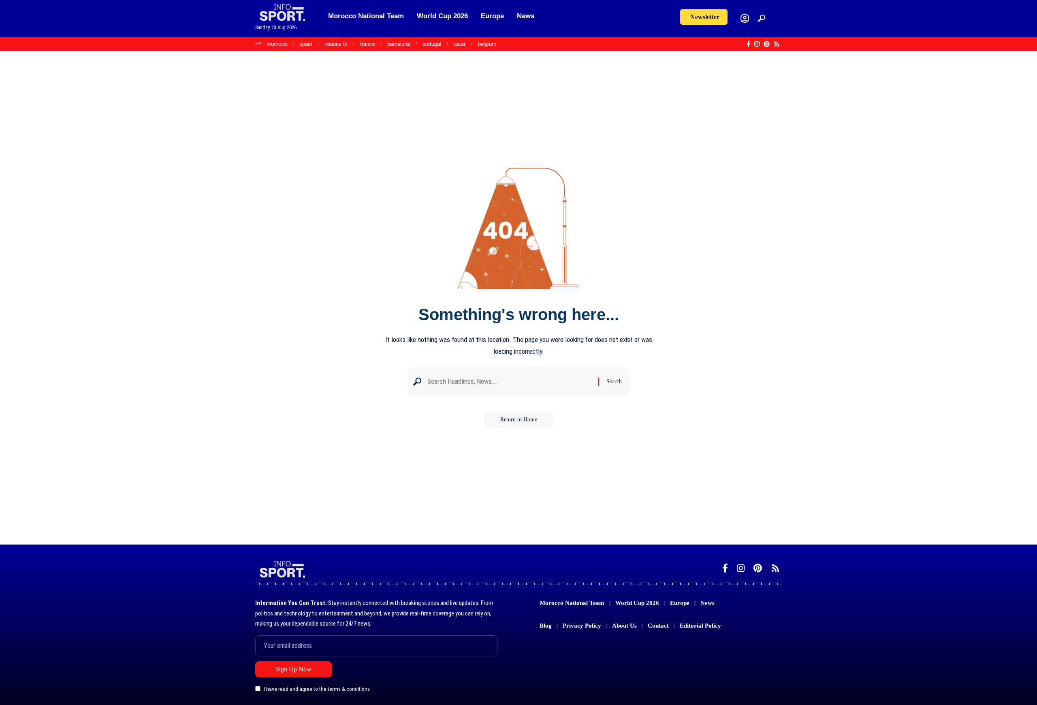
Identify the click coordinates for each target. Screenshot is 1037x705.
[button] (761, 18)
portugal (431, 44)
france (367, 44)
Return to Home (518, 420)
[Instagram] (757, 44)
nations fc (336, 44)
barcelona (398, 44)
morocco (277, 44)
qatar (459, 44)
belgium (487, 44)
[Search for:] (509, 381)
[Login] (745, 18)
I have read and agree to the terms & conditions (317, 689)
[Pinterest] (767, 44)
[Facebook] (748, 44)
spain (305, 44)
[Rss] (777, 44)
